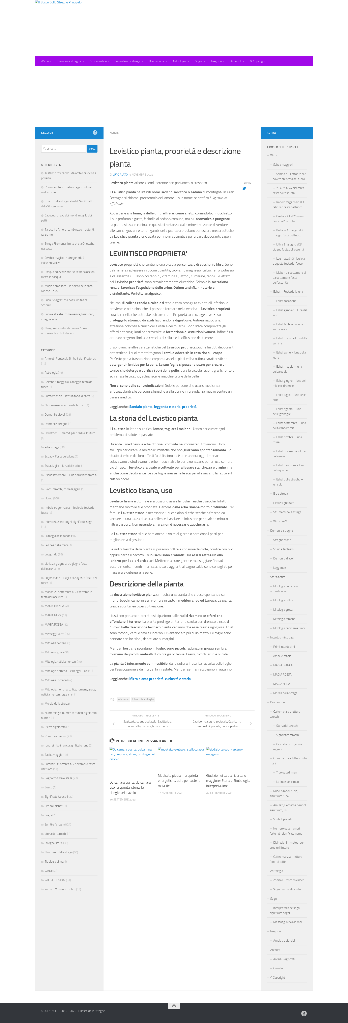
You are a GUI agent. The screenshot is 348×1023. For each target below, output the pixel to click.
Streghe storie (54, 843)
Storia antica (98, 61)
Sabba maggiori (54, 755)
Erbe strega (280, 493)
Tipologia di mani (55, 861)
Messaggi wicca (54, 634)
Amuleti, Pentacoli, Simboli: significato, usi (70, 358)
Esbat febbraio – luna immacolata (288, 326)
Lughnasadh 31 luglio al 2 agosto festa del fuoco (289, 261)
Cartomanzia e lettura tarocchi (285, 714)
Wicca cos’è (280, 521)
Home (114, 133)
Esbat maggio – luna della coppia (287, 369)
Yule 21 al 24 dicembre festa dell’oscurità (288, 190)
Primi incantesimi (55, 736)
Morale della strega (57, 703)
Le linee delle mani (56, 545)
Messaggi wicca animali (287, 922)
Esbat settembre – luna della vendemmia (70, 475)
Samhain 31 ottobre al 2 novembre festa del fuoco (289, 176)
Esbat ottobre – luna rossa (287, 439)
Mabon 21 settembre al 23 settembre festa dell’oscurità (289, 277)
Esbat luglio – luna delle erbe (63, 466)
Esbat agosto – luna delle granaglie (287, 411)
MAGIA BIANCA (54, 606)
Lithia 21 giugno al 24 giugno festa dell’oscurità (288, 247)
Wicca (45, 61)
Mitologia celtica (55, 643)
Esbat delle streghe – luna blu (288, 482)
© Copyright (258, 61)
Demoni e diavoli (55, 414)
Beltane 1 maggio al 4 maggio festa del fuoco (288, 233)
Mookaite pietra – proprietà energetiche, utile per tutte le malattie (179, 780)
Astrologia (179, 61)
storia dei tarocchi (55, 834)
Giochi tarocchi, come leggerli (63, 489)
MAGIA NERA (53, 615)
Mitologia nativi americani (60, 661)
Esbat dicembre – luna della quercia (288, 468)
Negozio (216, 61)
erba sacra (123, 699)
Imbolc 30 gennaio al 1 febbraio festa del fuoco (288, 204)
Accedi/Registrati (284, 959)
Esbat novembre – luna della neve (289, 453)
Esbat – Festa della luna (59, 456)
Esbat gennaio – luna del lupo (290, 312)
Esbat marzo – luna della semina (290, 341)
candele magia (282, 656)
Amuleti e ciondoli (284, 940)
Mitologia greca (54, 652)
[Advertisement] (174, 96)
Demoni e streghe (69, 61)
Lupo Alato (120, 174)
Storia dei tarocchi (287, 726)
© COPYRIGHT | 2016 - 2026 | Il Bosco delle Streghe (73, 1011)
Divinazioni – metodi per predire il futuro (70, 433)
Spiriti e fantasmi (55, 824)
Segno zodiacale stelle (58, 778)
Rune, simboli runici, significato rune (284, 793)
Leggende (51, 554)
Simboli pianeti (54, 806)
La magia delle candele (59, 536)
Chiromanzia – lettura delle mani (65, 405)
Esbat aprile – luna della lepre (289, 355)
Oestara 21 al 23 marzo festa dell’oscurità (289, 218)
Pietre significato (55, 727)
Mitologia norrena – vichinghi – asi (66, 671)
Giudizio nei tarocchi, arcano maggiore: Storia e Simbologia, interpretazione (228, 780)
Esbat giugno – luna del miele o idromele (289, 383)
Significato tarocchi (56, 796)
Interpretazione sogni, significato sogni (69, 522)
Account (235, 61)
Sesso (48, 787)
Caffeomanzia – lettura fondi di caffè (67, 396)
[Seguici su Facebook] (95, 132)
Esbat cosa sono (286, 301)
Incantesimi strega (127, 61)
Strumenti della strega (58, 852)
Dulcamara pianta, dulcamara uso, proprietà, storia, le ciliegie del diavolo (130, 787)
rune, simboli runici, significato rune (66, 745)
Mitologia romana (56, 680)
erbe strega (52, 447)
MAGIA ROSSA (54, 624)
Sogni (198, 61)
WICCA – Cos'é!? (55, 880)
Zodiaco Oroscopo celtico (60, 889)
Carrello (278, 968)
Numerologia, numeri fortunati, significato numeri (287, 831)
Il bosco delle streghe (143, 699)
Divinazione (156, 61)
